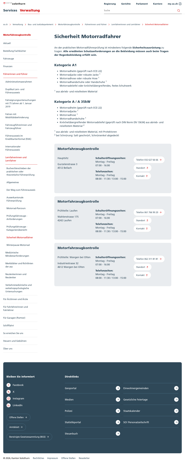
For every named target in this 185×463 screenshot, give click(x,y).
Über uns (7, 348)
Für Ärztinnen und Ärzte (15, 299)
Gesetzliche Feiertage (135, 399)
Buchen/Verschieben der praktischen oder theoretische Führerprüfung (21, 171)
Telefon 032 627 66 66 (147, 159)
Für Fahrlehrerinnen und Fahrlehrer (15, 308)
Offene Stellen (16, 417)
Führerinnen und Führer (96, 24)
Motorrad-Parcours (16, 208)
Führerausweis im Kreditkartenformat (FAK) (18, 137)
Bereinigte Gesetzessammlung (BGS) (27, 436)
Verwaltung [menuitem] (30, 10)
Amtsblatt (14, 427)
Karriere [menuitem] (157, 3)
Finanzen (7, 66)
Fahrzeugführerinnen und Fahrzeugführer (18, 127)
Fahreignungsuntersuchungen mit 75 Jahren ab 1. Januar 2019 (20, 103)
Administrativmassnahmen (18, 81)
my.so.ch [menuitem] (173, 3)
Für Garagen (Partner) (14, 317)
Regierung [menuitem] (110, 3)
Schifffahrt (8, 325)
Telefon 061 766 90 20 (147, 212)
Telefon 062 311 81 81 (147, 259)
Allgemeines (13, 182)
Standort (140, 168)
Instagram (18, 398)
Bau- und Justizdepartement (40, 24)
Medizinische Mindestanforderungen (17, 254)
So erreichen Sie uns (13, 333)
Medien (69, 399)
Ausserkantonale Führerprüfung (15, 199)
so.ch (5, 24)
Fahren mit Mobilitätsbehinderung (17, 116)
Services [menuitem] (10, 10)
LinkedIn (17, 405)
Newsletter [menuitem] (84, 458)
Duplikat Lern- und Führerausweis (14, 91)
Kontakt (140, 176)
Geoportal (70, 388)
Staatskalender (131, 410)
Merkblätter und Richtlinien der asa (19, 265)
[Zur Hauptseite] (14, 3)
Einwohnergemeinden (136, 388)
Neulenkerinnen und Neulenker (15, 276)
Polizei (68, 410)
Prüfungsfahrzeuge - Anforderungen (17, 217)
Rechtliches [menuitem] (38, 458)
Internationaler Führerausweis (13, 148)
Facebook (18, 385)
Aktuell (7, 43)
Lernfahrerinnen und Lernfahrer (125, 24)
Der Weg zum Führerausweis (21, 190)
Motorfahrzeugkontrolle (69, 24)
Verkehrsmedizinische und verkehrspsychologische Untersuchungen (18, 288)
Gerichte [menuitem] (126, 3)
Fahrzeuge (8, 58)
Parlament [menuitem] (142, 3)
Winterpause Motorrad (18, 245)
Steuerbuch (71, 433)
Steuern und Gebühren (15, 341)
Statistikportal (73, 422)
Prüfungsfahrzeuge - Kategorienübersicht (17, 228)
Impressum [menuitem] (52, 458)
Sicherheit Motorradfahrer (156, 24)
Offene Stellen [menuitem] (68, 458)
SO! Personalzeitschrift (136, 422)
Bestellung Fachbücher (14, 51)
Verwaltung (18, 24)
